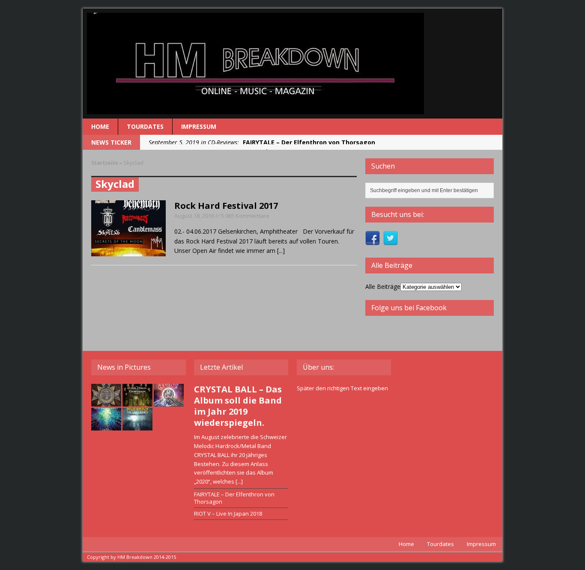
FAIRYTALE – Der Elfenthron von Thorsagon (234, 497)
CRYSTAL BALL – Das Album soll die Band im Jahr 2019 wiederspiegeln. (238, 405)
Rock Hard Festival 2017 (226, 205)
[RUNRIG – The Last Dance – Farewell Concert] (137, 426)
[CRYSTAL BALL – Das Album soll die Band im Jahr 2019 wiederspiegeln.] (106, 402)
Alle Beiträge (382, 286)
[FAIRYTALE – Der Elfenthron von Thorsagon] (137, 402)
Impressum (198, 126)
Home (100, 126)
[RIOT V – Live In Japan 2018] (169, 402)
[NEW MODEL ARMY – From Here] (106, 426)
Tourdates (145, 126)
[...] (281, 250)
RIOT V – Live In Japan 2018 (228, 513)
